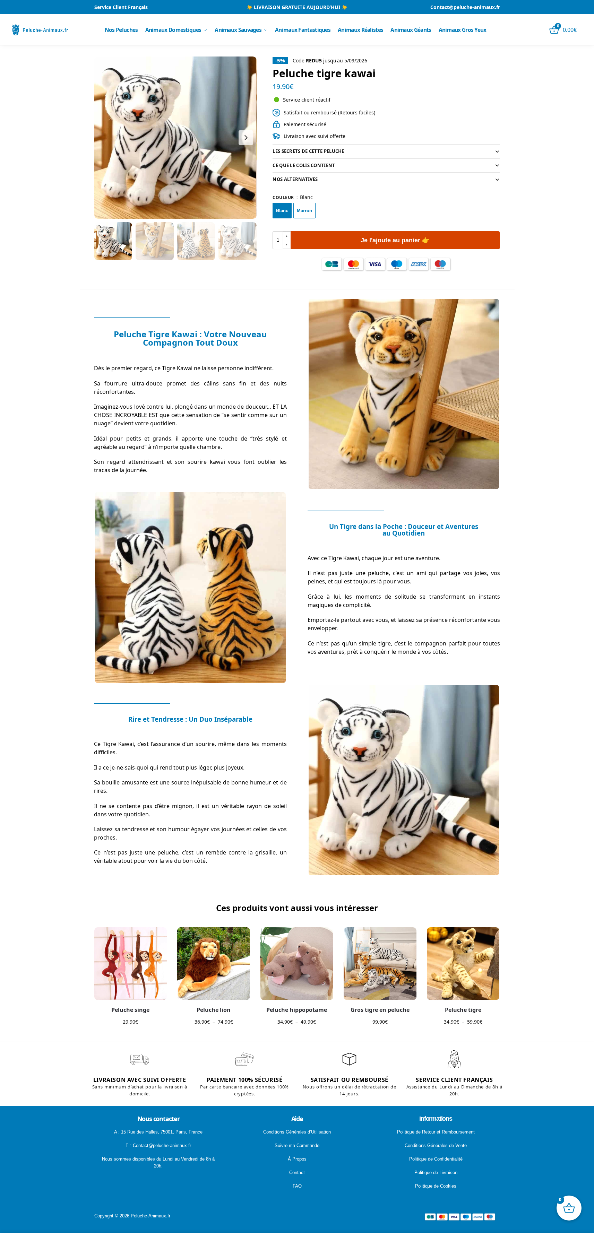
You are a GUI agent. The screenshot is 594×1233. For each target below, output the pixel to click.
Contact (297, 1172)
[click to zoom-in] (175, 138)
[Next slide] (246, 137)
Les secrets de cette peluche (308, 151)
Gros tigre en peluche (380, 1010)
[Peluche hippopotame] (296, 963)
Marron (304, 210)
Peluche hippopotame (296, 1010)
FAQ (297, 1186)
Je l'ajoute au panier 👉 (395, 240)
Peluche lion (214, 1010)
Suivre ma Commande (297, 1145)
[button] (286, 236)
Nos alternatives (295, 179)
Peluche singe (130, 1010)
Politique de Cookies (435, 1186)
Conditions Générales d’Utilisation (297, 1132)
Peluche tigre (463, 1010)
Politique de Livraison (435, 1172)
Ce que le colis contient (304, 165)
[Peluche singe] (130, 963)
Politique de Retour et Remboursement (436, 1132)
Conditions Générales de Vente (436, 1145)
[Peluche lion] (213, 963)
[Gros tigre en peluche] (380, 963)
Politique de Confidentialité (436, 1159)
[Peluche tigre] (463, 963)
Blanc (282, 210)
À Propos (297, 1159)
